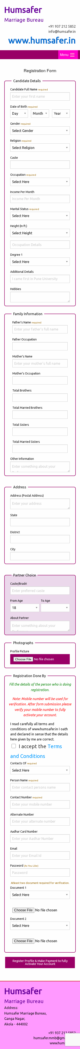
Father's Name (26, 322)
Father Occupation (24, 339)
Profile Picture (19, 651)
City (12, 549)
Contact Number (26, 797)
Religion (20, 140)
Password (24, 865)
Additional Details (22, 271)
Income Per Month (23, 192)
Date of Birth (24, 106)
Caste (14, 157)
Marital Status (24, 209)
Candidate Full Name (29, 89)
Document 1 (18, 887)
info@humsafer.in (62, 31)
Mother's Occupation (26, 373)
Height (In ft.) (19, 226)
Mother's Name (22, 356)
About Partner (19, 618)
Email (13, 848)
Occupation (23, 174)
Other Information (22, 458)
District (15, 532)
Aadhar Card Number (24, 831)
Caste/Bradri (18, 583)
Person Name (24, 780)
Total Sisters (20, 424)
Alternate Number (22, 814)
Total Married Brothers (27, 407)
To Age (45, 600)
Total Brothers (22, 390)
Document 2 (18, 918)
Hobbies (15, 289)
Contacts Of (23, 763)
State (13, 515)
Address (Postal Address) (27, 495)
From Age (16, 600)
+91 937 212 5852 (62, 26)
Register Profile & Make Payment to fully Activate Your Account (40, 962)
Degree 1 (16, 254)
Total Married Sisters (26, 441)
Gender (20, 123)
